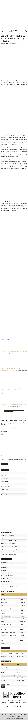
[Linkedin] (14, 706)
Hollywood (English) (5, 475)
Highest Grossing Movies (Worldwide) (9, 546)
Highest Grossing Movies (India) (8, 543)
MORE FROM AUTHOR (18, 411)
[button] (25, 31)
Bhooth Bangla (4, 602)
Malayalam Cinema (5, 486)
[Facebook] (7, 706)
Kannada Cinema (4, 481)
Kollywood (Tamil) (5, 483)
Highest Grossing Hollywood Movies (8, 554)
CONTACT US (15, 714)
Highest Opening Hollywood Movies (8, 551)
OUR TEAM (9, 714)
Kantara (2, 85)
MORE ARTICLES (8, 411)
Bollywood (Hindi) (4, 473)
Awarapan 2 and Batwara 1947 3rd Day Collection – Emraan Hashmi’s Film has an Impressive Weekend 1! (5, 423)
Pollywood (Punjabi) (5, 492)
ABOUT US (4, 714)
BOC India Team (5, 43)
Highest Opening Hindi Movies (7, 535)
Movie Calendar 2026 (21, 680)
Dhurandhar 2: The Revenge (7, 597)
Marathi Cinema (4, 489)
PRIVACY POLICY (11, 716)
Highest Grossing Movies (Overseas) (9, 549)
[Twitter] (17, 706)
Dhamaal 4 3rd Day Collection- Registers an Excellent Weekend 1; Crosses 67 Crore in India (14, 422)
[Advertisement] (14, 14)
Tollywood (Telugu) (5, 494)
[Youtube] (20, 706)
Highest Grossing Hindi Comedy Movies (9, 540)
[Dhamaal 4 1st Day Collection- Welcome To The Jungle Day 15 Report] (23, 416)
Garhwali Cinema (4, 478)
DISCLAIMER (18, 716)
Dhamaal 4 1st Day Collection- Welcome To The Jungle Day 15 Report (23, 421)
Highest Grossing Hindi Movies (7, 538)
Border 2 (3, 599)
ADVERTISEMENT (23, 714)
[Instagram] (10, 706)
